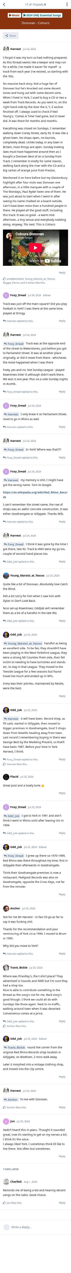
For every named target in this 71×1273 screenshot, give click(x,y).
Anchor (13, 1099)
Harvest (13, 414)
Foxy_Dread (15, 344)
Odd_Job (13, 816)
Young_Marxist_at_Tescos (25, 643)
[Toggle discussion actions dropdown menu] (67, 4)
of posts (34, 4)
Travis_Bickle (16, 1047)
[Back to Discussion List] (4, 4)
